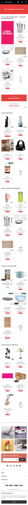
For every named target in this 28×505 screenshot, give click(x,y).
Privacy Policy (22, 497)
